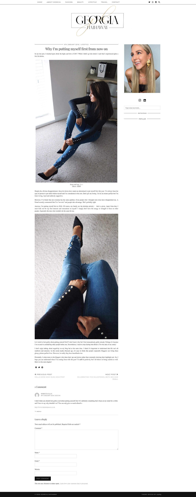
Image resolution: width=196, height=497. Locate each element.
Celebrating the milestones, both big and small (97, 376)
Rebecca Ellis (46, 393)
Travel (104, 2)
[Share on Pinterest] (42, 367)
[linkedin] (144, 100)
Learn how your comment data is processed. (74, 483)
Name (37, 452)
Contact (116, 2)
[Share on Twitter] (39, 367)
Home (39, 2)
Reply (39, 411)
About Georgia (54, 2)
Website (37, 469)
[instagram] (140, 100)
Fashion (69, 2)
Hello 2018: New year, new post (50, 375)
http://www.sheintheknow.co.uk (45, 407)
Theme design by (151, 494)
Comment (38, 428)
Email (37, 461)
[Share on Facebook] (36, 367)
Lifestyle (92, 2)
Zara (81, 184)
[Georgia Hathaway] (98, 20)
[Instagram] (153, 2)
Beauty (80, 2)
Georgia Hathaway (49, 494)
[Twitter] (149, 2)
